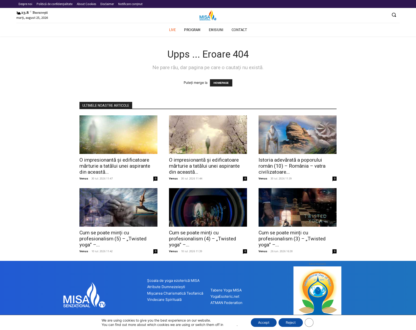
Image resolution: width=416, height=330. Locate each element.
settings (230, 325)
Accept (263, 322)
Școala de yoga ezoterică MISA (173, 280)
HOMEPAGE (221, 83)
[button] (394, 14)
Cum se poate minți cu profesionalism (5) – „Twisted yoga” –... (113, 239)
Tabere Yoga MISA (226, 290)
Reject (291, 322)
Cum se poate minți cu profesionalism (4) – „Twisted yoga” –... (202, 239)
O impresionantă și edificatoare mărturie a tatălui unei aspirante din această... (114, 166)
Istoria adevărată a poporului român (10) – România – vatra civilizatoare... (292, 166)
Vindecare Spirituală (164, 299)
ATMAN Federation (226, 302)
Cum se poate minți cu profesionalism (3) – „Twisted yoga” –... (292, 239)
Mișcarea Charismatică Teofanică (175, 293)
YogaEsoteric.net (224, 296)
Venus (83, 178)
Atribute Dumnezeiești (166, 286)
